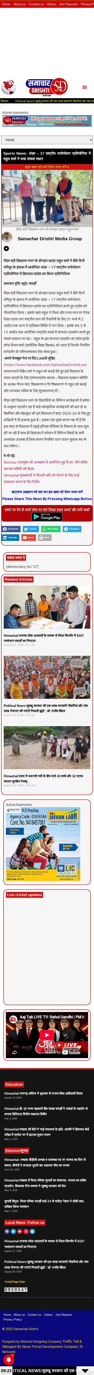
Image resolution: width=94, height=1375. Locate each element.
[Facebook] (7, 1231)
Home (6, 4)
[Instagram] (26, 1231)
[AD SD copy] (47, 125)
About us (20, 4)
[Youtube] (19, 1231)
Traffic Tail (70, 1341)
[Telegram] (32, 1231)
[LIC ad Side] (43, 880)
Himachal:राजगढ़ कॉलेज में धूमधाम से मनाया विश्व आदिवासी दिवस (43, 1093)
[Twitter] (13, 1231)
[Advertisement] (47, 42)
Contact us (36, 4)
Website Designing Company (41, 1342)
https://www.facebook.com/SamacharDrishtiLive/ (46, 365)
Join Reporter (68, 4)
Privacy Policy (12, 1319)
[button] (84, 87)
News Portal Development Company (50, 1347)
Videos (51, 4)
